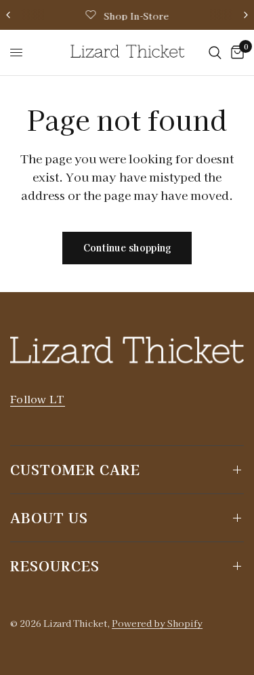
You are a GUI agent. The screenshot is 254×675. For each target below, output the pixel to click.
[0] (235, 52)
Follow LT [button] (37, 399)
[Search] (215, 52)
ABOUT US (49, 517)
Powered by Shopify (157, 623)
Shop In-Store (136, 15)
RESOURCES (55, 565)
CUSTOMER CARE (75, 469)
